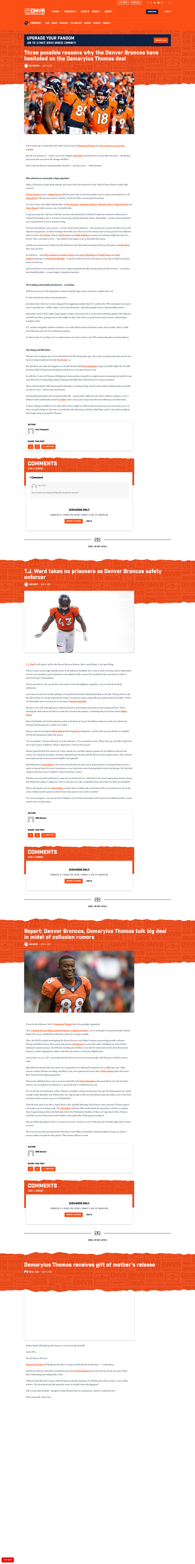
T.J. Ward (30, 664)
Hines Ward (31, 198)
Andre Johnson (68, 255)
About (108, 11)
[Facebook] (148, 3)
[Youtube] (158, 3)
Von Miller (61, 399)
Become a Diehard (73, 521)
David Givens (65, 235)
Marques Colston (106, 204)
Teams (55, 11)
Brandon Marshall (56, 258)
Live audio (8, 1560)
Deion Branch (32, 208)
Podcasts (70, 11)
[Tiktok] (162, 3)
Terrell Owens (104, 255)
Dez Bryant (62, 360)
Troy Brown (45, 235)
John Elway (78, 155)
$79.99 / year (161, 40)
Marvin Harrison (33, 194)
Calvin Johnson (50, 255)
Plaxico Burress (121, 204)
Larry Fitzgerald (87, 255)
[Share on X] (30, 446)
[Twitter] (151, 3)
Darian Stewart (58, 731)
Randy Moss (124, 245)
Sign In (168, 12)
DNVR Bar (136, 3)
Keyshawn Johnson (88, 204)
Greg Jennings (72, 204)
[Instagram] (155, 3)
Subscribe (152, 12)
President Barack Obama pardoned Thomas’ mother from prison (59, 1030)
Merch (95, 11)
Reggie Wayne (54, 194)
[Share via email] (37, 446)
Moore (76, 731)
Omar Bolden (57, 788)
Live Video (123, 3)
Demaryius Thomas (86, 146)
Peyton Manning (89, 366)
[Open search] (170, 3)
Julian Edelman (82, 235)
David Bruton (48, 764)
